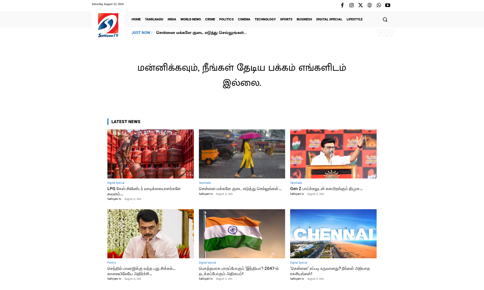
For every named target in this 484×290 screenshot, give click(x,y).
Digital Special (116, 183)
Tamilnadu (205, 183)
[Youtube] (387, 5)
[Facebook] (342, 5)
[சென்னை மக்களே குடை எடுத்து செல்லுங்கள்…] (242, 153)
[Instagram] (351, 5)
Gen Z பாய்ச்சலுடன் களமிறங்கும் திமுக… (197, 32)
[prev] (381, 33)
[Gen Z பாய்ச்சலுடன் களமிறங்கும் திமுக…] (333, 153)
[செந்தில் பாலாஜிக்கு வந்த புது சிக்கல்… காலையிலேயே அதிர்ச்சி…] (150, 233)
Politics (111, 263)
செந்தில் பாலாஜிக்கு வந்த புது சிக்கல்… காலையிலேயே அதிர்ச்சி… (141, 271)
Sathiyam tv (114, 199)
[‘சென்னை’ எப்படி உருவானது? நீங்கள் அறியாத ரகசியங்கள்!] (333, 233)
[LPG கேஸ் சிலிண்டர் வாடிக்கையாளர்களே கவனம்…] (150, 153)
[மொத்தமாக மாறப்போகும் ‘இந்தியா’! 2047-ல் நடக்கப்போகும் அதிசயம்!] (242, 233)
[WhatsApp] (378, 5)
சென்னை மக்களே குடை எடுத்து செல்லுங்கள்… (240, 188)
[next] (389, 33)
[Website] (369, 5)
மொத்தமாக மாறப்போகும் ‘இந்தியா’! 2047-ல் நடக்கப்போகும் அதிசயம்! (239, 271)
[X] (360, 5)
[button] (385, 19)
